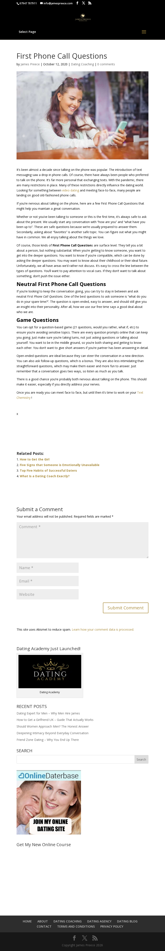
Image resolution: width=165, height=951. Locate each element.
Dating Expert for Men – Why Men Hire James (48, 713)
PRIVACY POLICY (111, 926)
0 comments (106, 64)
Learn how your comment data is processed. (103, 629)
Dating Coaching (82, 64)
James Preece (30, 64)
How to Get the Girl (34, 459)
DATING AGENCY (99, 921)
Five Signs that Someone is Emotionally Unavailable (59, 465)
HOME (27, 921)
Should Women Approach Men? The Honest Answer (53, 726)
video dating (70, 190)
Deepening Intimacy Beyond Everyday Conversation (53, 733)
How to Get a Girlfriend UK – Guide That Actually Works (55, 720)
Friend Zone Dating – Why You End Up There (48, 740)
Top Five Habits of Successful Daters (48, 470)
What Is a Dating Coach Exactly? (45, 476)
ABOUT (42, 921)
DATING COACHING (67, 921)
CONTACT (44, 926)
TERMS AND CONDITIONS (76, 926)
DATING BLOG (127, 921)
